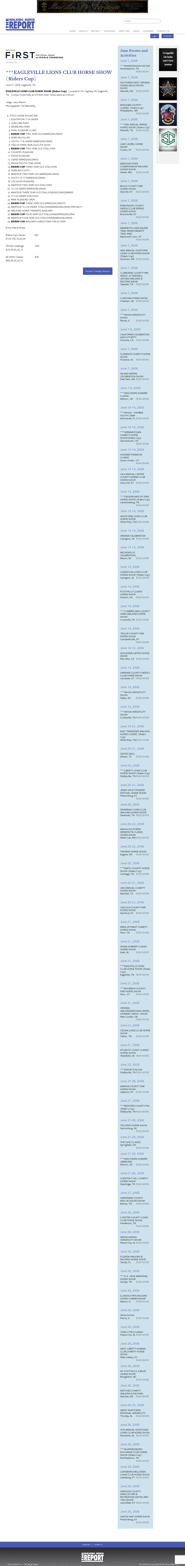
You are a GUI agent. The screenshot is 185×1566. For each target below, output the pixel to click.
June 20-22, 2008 (132, 824)
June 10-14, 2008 (132, 407)
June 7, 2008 (129, 77)
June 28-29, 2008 (132, 1405)
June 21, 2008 (129, 921)
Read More (142, 71)
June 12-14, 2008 (132, 449)
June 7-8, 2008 (130, 329)
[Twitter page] (170, 22)
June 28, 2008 (129, 1212)
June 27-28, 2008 (132, 1081)
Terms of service (14, 1564)
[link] (72, 30)
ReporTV (95, 31)
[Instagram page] (175, 22)
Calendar (148, 31)
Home (72, 31)
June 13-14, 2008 (132, 469)
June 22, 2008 (129, 1064)
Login (154, 35)
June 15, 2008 (129, 706)
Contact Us (98, 1544)
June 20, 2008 (129, 765)
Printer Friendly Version (98, 271)
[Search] (158, 21)
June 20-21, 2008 (132, 748)
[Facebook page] (164, 22)
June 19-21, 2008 (132, 726)
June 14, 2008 (129, 566)
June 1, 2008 (129, 60)
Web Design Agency (31, 1564)
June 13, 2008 (129, 491)
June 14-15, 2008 (132, 648)
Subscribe (168, 35)
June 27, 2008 (129, 1100)
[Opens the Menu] (175, 30)
